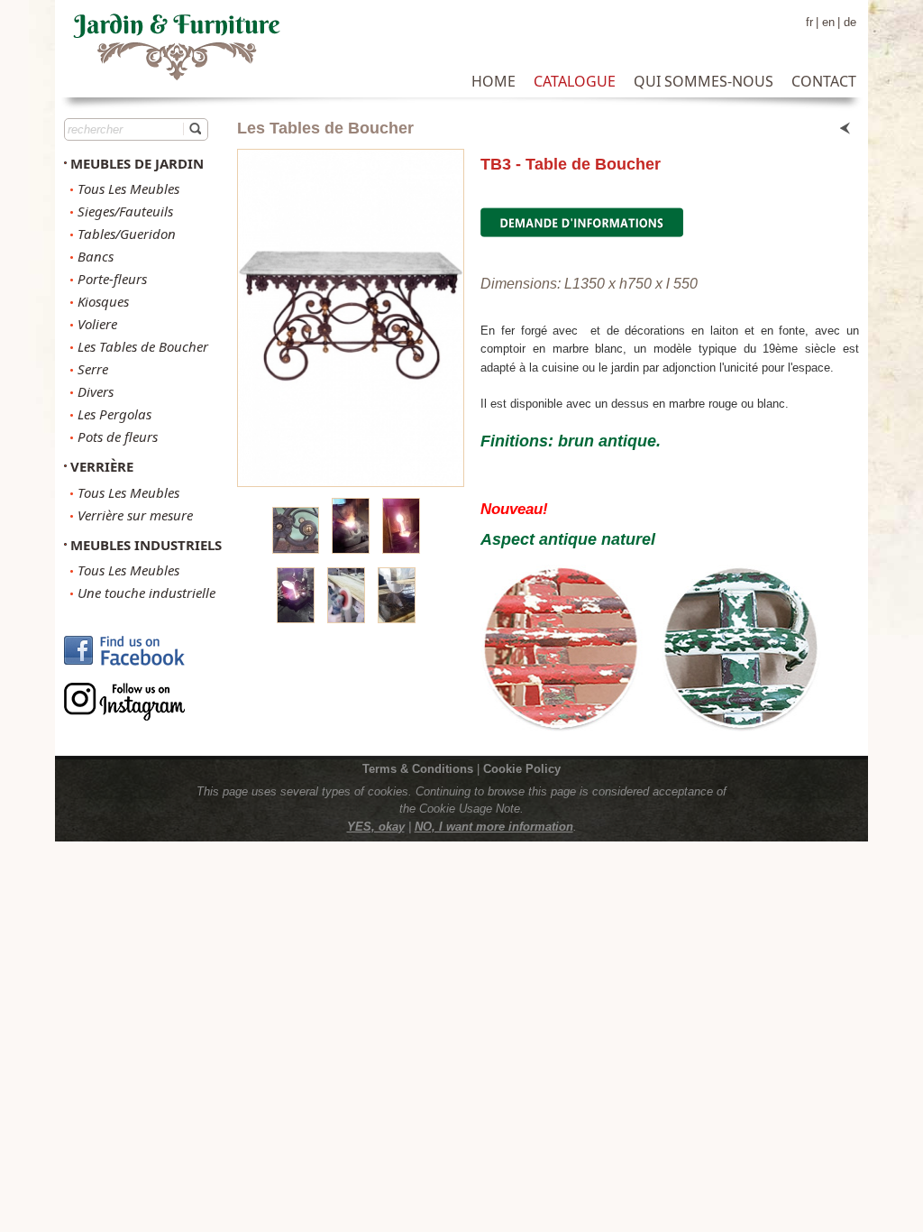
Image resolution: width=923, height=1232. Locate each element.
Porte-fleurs (112, 279)
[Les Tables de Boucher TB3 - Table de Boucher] (350, 318)
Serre (93, 369)
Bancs (96, 256)
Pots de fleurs (118, 437)
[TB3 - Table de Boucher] (295, 549)
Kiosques (103, 301)
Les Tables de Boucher (143, 346)
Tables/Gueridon (127, 234)
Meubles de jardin (137, 163)
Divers (96, 391)
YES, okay (376, 826)
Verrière (101, 466)
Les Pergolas (114, 414)
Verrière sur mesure (135, 515)
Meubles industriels (146, 545)
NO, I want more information (494, 826)
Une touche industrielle (146, 593)
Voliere (97, 324)
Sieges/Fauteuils (125, 211)
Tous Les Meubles (128, 188)
